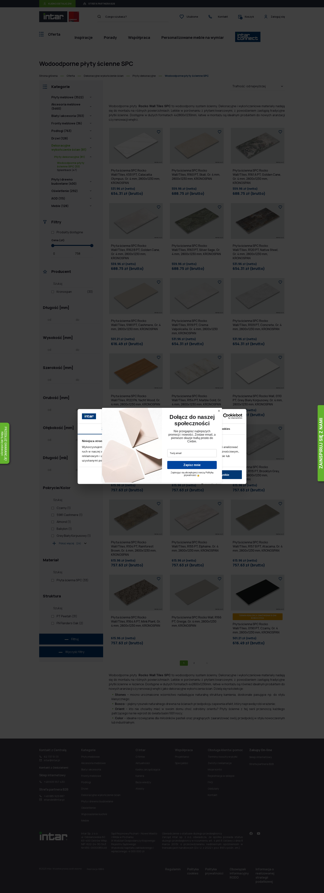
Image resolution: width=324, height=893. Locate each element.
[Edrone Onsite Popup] (162, 446)
